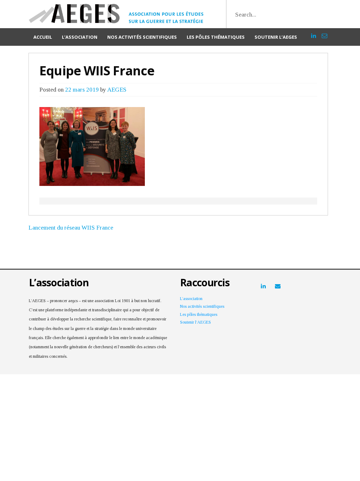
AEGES (117, 89)
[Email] (324, 32)
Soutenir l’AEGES (276, 37)
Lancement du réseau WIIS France (70, 227)
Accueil (42, 37)
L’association (79, 37)
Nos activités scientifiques (142, 37)
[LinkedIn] (313, 32)
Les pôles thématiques (216, 37)
